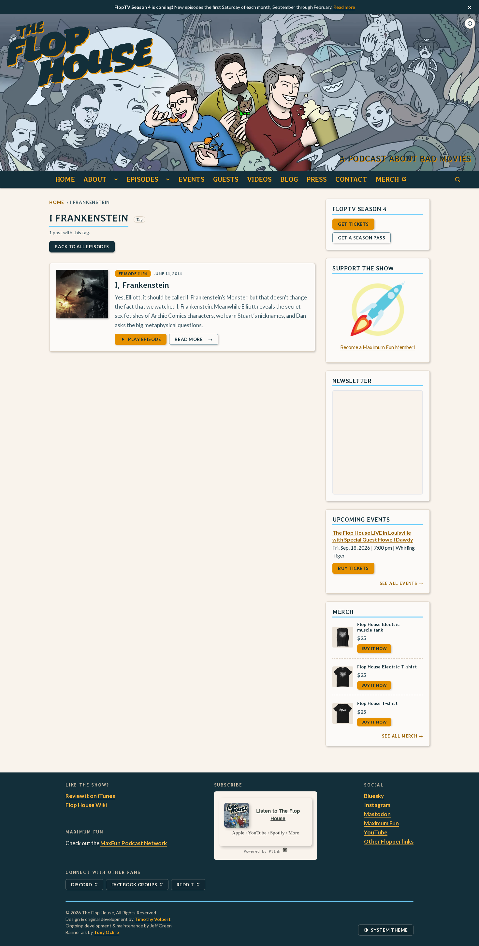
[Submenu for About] (116, 179)
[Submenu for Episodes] (168, 179)
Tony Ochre (106, 932)
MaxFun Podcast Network (133, 843)
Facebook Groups (134, 886)
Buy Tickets (353, 568)
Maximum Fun (381, 823)
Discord (85, 886)
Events (192, 179)
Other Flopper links (389, 841)
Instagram (377, 804)
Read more (344, 7)
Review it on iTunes (90, 795)
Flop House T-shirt (377, 703)
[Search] (457, 179)
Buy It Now (374, 648)
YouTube (375, 832)
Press (317, 179)
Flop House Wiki (86, 804)
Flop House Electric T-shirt (387, 666)
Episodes (142, 179)
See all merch (402, 736)
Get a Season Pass (361, 237)
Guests (226, 179)
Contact (351, 179)
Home (65, 179)
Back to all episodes (82, 246)
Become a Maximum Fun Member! (377, 347)
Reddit (190, 886)
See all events (401, 583)
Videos (259, 179)
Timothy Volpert (153, 919)
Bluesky (374, 795)
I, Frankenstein (142, 285)
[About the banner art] (470, 23)
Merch (393, 181)
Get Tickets (353, 223)
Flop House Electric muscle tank (378, 626)
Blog (289, 179)
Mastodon (377, 814)
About (95, 179)
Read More (196, 340)
